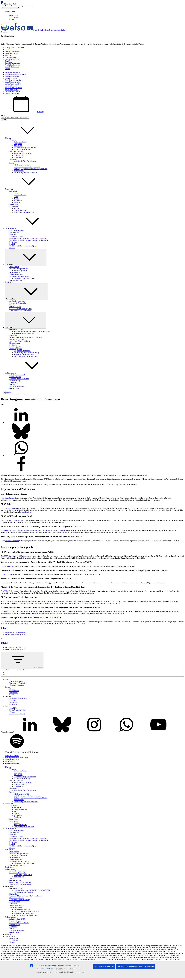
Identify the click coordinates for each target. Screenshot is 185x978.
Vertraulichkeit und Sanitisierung (20, 311)
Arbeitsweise (18, 146)
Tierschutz (12, 234)
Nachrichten (18, 193)
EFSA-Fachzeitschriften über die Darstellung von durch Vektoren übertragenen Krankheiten (35, 530)
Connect (12, 19)
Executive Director (20, 155)
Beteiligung (9, 327)
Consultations (14, 691)
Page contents (38, 668)
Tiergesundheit (14, 232)
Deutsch (8, 55)
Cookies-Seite (47, 969)
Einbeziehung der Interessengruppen (26, 173)
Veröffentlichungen (15, 274)
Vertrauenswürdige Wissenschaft (25, 148)
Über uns (12, 140)
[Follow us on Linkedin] (30, 732)
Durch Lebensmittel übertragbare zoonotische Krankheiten (29, 240)
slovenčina (13, 88)
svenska (12, 93)
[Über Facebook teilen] (21, 472)
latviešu (12, 72)
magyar (12, 76)
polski (12, 82)
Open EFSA (13, 15)
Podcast (16, 199)
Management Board (16, 681)
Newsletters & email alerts (18, 698)
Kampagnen (13, 206)
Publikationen (9, 282)
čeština (12, 51)
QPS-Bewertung (15, 307)
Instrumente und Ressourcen (19, 276)
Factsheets (17, 202)
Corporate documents (16, 685)
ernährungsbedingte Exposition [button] (47, 566)
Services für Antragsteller (17, 303)
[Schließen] (2, 638)
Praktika (12, 384)
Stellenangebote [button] (10, 373)
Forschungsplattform (16, 347)
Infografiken (18, 200)
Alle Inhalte (13, 191)
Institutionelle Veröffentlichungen (25, 161)
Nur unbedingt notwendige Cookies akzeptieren (135, 966)
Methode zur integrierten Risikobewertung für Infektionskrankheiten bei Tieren (30, 622)
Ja (3, 672)
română (11, 86)
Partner (11, 163)
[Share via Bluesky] (21, 439)
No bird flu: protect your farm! (24, 212)
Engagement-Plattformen (22, 351)
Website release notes (12, 763)
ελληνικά (12, 59)
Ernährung (13, 242)
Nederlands (13, 80)
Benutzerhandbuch (25, 512)
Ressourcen (9, 264)
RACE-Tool (8, 611)
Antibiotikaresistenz (16, 236)
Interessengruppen (15, 349)
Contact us (13, 704)
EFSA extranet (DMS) (17, 714)
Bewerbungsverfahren (16, 386)
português (13, 84)
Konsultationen (14, 343)
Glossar (12, 248)
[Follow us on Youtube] (158, 732)
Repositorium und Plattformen (15, 633)
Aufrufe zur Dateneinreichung (19, 341)
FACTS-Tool (8, 574)
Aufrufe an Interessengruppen (24, 354)
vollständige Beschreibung (47, 613)
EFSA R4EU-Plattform (11, 508)
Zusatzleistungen (15, 377)
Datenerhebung (14, 272)
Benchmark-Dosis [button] (161, 508)
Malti (11, 78)
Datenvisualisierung (20, 195)
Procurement (13, 693)
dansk (11, 53)
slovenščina (12, 90)
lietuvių (15, 74)
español (7, 49)
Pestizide (12, 244)
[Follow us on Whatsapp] (126, 732)
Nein (4, 674)
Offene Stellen (14, 388)
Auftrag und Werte (20, 142)
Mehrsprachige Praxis (12, 759)
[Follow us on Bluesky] (62, 732)
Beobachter (13, 345)
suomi (12, 92)
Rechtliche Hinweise (12, 756)
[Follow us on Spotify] (17, 748)
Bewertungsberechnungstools (15, 634)
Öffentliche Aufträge (16, 329)
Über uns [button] (8, 138)
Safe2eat (16, 208)
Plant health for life (20, 210)
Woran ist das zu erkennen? (10, 8)
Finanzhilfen (13, 335)
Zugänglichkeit (10, 761)
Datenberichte (14, 267)
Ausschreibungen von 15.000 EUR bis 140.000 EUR (32, 331)
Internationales (19, 171)
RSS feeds (12, 700)
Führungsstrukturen (16, 151)
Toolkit (11, 305)
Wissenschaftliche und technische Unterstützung (25, 337)
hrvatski (12, 67)
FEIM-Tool (8, 583)
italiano (7, 69)
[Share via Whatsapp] (21, 455)
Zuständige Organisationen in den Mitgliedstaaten (30, 169)
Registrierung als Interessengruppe (25, 356)
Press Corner (13, 204)
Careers (12, 689)
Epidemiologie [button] (134, 510)
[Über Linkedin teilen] (21, 422)
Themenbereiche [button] (10, 228)
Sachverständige (14, 381)
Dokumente (13, 159)
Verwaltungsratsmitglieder (22, 153)
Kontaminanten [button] (45, 607)
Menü (3, 115)
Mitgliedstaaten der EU (21, 165)
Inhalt (4, 628)
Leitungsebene (19, 157)
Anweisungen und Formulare (24, 333)
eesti (11, 57)
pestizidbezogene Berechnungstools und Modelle (26, 601)
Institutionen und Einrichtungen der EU (27, 167)
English (7, 61)
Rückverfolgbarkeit (20, 270)
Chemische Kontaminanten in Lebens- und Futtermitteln (28, 238)
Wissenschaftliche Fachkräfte (19, 379)
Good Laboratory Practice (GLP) (20, 309)
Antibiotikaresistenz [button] (74, 536)
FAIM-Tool (8, 591)
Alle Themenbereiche (16, 230)
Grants (11, 695)
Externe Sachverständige (22, 149)
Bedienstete (13, 382)
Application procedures (17, 301)
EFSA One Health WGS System (15, 556)
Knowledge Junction (8, 498)
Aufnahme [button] (15, 579)
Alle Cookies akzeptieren (104, 966)
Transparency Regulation (17, 683)
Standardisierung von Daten (18, 269)
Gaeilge (12, 65)
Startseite (8, 392)
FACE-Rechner (9, 566)
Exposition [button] (48, 611)
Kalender (40, 112)
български (14, 48)
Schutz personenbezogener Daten (16, 758)
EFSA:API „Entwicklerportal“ (14, 520)
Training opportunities (16, 280)
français (12, 63)
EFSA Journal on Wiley (17, 710)
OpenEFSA (13, 708)
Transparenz (18, 144)
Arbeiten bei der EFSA (17, 375)
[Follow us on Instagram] (94, 732)
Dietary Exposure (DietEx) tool (24, 278)
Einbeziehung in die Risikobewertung (26, 353)
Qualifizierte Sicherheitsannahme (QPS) (22, 246)
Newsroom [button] (9, 189)
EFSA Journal (14, 17)
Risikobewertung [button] (33, 510)
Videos (16, 197)
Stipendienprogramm (16, 339)
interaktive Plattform (12, 541)
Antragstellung (10, 299)
